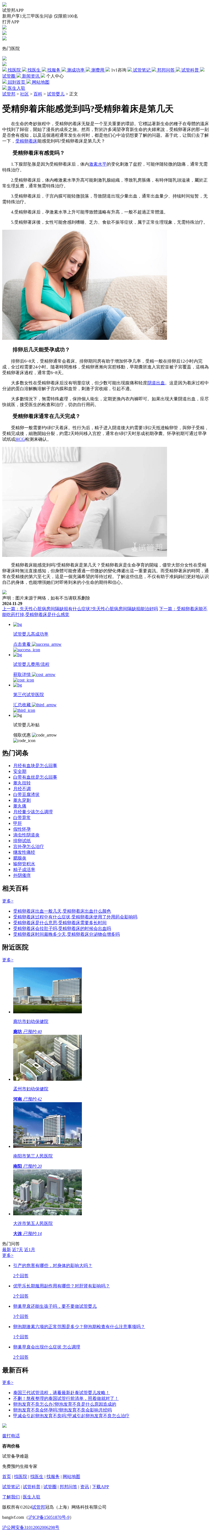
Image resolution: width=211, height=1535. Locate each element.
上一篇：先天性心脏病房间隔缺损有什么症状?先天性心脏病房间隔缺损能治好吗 (80, 608)
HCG (20, 439)
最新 (6, 1249)
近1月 (29, 1249)
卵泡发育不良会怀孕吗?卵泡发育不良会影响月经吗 (62, 1410)
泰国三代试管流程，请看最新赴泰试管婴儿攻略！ (61, 1392)
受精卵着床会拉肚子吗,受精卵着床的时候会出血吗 (62, 928)
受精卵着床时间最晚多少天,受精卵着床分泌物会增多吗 (66, 934)
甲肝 (17, 823)
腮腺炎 (19, 858)
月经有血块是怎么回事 (35, 765)
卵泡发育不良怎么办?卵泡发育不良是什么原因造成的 (64, 1404)
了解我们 (11, 1497)
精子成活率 (24, 869)
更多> (7, 901)
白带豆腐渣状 (26, 794)
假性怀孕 (22, 829)
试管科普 (31, 1486)
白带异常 (22, 817)
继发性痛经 (24, 852)
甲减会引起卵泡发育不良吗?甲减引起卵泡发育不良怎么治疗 (71, 1415)
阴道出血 (156, 383)
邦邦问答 (68, 1486)
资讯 (84, 1486)
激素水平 (98, 164)
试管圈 (50, 1486)
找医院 (20, 1476)
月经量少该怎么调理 (33, 811)
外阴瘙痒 (22, 875)
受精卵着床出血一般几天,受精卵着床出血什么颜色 (62, 911)
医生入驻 (31, 1497)
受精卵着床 (26, 141)
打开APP (10, 22)
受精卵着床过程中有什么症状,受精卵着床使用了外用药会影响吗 (75, 917)
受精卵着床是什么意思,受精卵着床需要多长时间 (60, 922)
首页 (6, 1476)
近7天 (17, 1249)
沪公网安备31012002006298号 (30, 1527)
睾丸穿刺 (22, 800)
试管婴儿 (56, 94)
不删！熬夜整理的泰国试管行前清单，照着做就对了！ (66, 1398)
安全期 (19, 771)
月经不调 (22, 788)
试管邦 (8, 94)
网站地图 (71, 1476)
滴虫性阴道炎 (26, 835)
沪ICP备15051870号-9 (49, 1517)
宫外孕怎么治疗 (28, 846)
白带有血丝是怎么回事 (35, 777)
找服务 (53, 1476)
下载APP (100, 1486)
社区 (24, 94)
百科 (38, 94)
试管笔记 (11, 1486)
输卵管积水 (24, 863)
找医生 (36, 1476)
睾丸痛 (19, 806)
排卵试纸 (22, 840)
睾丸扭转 (22, 783)
